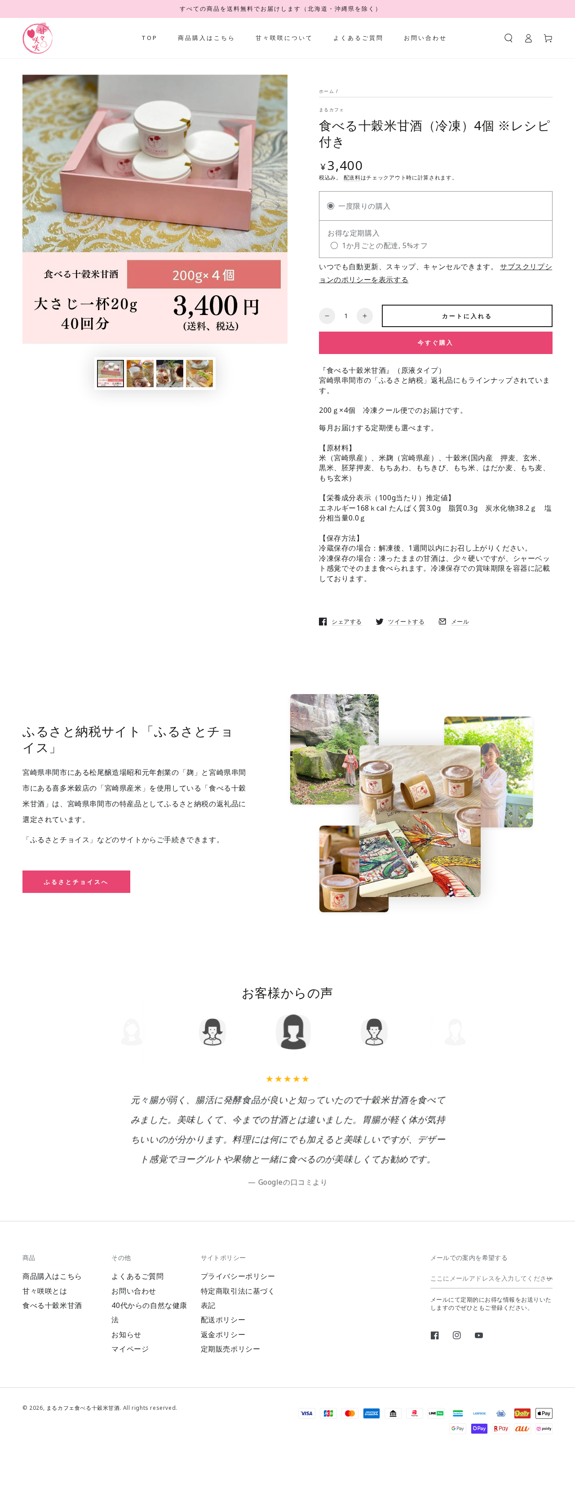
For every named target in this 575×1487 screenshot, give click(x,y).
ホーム (326, 91)
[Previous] (129, 1032)
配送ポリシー (223, 1320)
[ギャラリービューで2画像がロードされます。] (140, 373)
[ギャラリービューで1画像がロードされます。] (110, 373)
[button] (508, 38)
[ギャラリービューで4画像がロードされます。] (199, 373)
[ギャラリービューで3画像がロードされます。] (169, 373)
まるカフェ (332, 109)
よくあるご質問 (137, 1276)
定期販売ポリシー (231, 1349)
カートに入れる (467, 316)
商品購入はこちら (52, 1276)
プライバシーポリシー (238, 1276)
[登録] (550, 1278)
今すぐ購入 (436, 342)
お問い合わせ (133, 1291)
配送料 (352, 177)
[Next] (446, 1032)
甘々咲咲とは (44, 1291)
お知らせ (126, 1334)
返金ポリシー (223, 1334)
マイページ (130, 1349)
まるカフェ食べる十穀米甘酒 (83, 1408)
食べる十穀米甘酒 (52, 1305)
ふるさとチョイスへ (76, 882)
